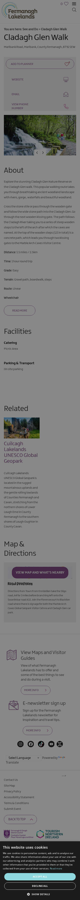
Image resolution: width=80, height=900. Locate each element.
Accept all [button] (40, 876)
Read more (56, 868)
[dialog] (40, 450)
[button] (40, 894)
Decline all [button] (40, 886)
